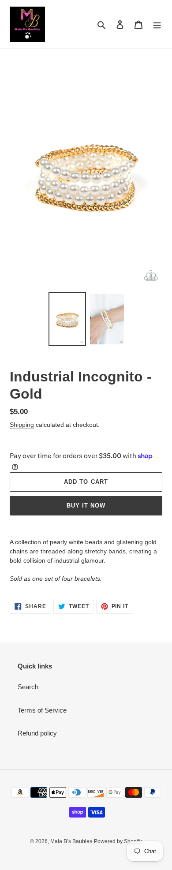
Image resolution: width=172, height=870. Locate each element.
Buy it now (86, 505)
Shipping (22, 424)
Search (28, 687)
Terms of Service (42, 710)
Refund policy (37, 733)
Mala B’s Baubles (71, 841)
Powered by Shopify (118, 841)
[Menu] (157, 24)
